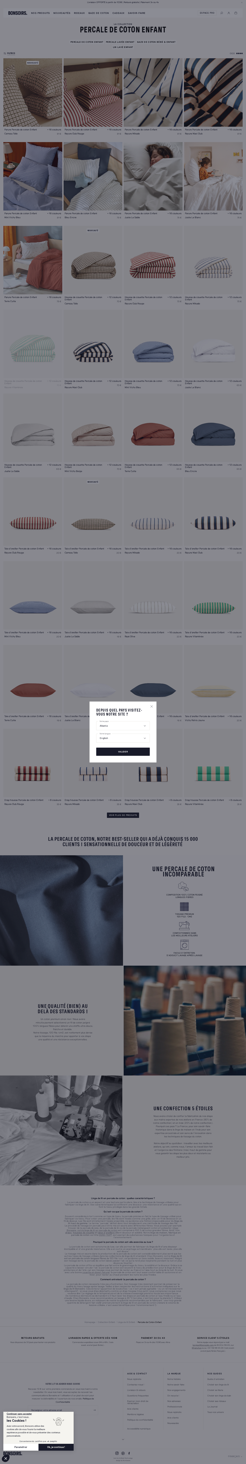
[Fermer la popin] (151, 706)
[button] (6, 1458)
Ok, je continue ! (56, 1447)
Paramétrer (20, 1447)
